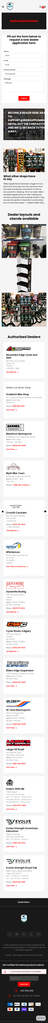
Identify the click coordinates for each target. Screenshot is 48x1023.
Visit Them (10, 410)
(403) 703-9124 (19, 524)
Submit (24, 98)
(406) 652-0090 (19, 724)
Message (7, 79)
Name (6, 51)
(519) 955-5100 (19, 406)
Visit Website (11, 531)
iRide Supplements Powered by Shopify (28, 955)
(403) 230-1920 (19, 648)
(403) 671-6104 (19, 608)
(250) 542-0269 (19, 682)
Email (6, 61)
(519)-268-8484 (19, 764)
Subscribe (24, 984)
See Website (11, 372)
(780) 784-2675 (19, 843)
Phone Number (10, 70)
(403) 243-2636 (19, 446)
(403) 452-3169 (19, 882)
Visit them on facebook (16, 566)
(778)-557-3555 (19, 805)
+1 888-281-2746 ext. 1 (21, 485)
